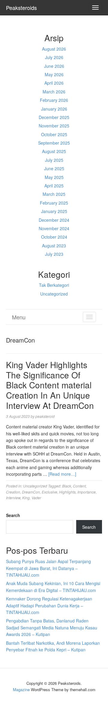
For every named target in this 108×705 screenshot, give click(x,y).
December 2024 (54, 220)
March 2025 (54, 194)
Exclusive (49, 491)
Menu (19, 317)
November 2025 (54, 126)
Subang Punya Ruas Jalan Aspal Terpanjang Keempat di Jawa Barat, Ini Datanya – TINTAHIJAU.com (48, 568)
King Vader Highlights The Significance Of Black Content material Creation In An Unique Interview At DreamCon (50, 385)
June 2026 (54, 66)
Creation (13, 491)
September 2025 (54, 143)
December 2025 (54, 117)
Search (13, 515)
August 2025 (54, 151)
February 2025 (54, 203)
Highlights (67, 491)
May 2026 (54, 74)
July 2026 (54, 57)
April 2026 (54, 83)
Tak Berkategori (54, 285)
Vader (36, 497)
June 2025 (54, 168)
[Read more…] (62, 474)
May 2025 (54, 177)
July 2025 (54, 160)
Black (66, 485)
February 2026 (54, 100)
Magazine (21, 689)
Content (79, 485)
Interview (13, 497)
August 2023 (54, 246)
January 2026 (54, 109)
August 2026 (54, 49)
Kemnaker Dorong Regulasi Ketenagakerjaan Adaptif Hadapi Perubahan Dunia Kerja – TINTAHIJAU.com (49, 605)
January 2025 (54, 211)
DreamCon (31, 491)
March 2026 (54, 92)
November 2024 (54, 228)
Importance (86, 491)
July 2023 (54, 254)
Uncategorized (54, 294)
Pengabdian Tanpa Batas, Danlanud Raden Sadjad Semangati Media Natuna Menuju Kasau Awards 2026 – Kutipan (51, 627)
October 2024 (54, 237)
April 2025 (54, 186)
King (26, 497)
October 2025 (54, 134)
